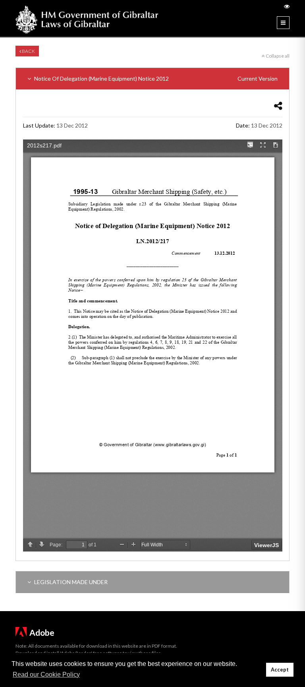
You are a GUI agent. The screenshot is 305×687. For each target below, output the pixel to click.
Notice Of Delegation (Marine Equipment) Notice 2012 (155, 78)
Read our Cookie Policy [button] (46, 674)
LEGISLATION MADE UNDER (70, 582)
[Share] (278, 105)
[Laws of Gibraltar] (86, 18)
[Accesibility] (287, 6)
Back (28, 51)
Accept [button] (280, 670)
